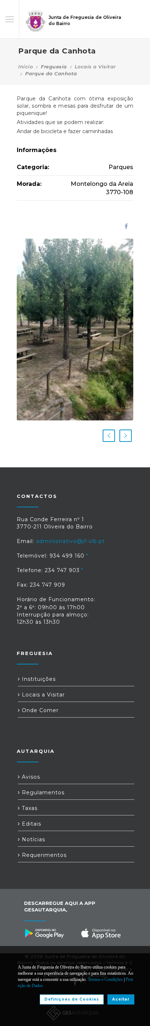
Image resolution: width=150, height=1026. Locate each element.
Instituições (38, 679)
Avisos (30, 777)
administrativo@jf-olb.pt (70, 541)
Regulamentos (42, 792)
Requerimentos (43, 855)
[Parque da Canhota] (75, 329)
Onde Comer (39, 710)
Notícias (32, 839)
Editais (30, 824)
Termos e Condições (105, 979)
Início (25, 66)
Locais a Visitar (95, 66)
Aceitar (121, 999)
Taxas (29, 808)
